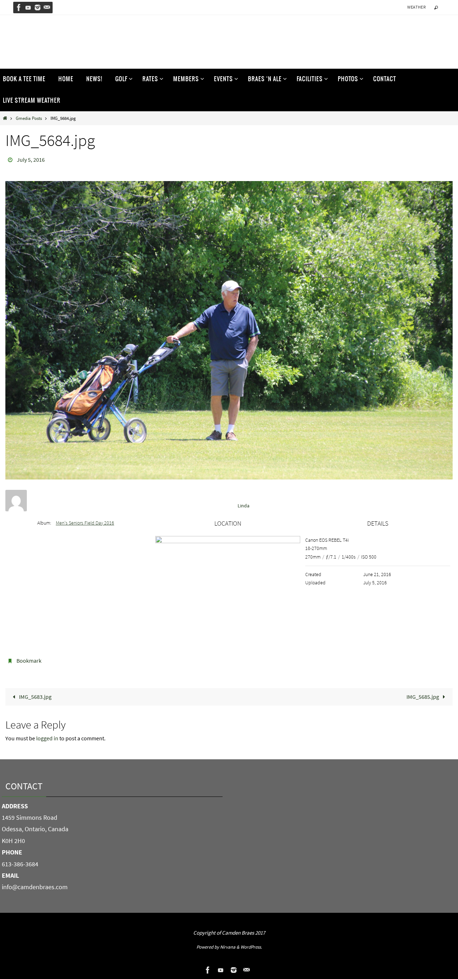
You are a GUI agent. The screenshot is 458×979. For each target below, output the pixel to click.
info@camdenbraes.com (35, 887)
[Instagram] (37, 7)
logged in (47, 738)
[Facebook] (19, 7)
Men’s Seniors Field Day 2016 (85, 523)
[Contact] (47, 7)
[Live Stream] (28, 7)
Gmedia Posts (29, 118)
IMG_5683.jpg (35, 696)
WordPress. (251, 947)
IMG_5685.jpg (423, 696)
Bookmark (29, 660)
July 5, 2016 (31, 159)
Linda (243, 505)
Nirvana (227, 947)
